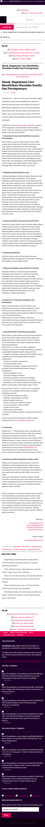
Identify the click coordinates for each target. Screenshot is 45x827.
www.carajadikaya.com (34, 525)
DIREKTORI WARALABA (18, 632)
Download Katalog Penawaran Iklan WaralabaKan (22, 661)
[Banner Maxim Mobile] (23, 629)
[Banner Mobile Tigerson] (22, 617)
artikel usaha (37, 546)
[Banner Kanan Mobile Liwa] (22, 620)
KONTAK (20, 635)
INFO (27, 27)
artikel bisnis (7, 549)
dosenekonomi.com (36, 523)
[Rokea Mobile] (21, 55)
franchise (26, 546)
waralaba (17, 546)
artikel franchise (34, 549)
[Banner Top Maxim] (32, 13)
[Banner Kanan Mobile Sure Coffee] (22, 623)
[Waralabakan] (22, 10)
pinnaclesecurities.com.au (33, 540)
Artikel (13, 92)
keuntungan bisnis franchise (24, 125)
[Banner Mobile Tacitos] (21, 58)
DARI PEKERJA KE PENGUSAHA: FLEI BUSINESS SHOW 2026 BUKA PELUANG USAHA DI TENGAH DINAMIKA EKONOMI (20, 563)
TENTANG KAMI (9, 635)
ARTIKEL (35, 27)
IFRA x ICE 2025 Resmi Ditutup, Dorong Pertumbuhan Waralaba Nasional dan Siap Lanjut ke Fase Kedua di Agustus (22, 579)
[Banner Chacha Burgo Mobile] (22, 626)
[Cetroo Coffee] (22, 52)
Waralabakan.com (30, 447)
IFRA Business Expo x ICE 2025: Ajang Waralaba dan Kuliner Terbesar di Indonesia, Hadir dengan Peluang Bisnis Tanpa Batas (22, 595)
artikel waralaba (20, 549)
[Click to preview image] (22, 75)
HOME (5, 632)
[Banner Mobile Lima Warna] (22, 49)
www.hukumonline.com (26, 420)
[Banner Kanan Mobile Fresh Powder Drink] (22, 614)
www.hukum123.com (35, 529)
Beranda (19, 27)
